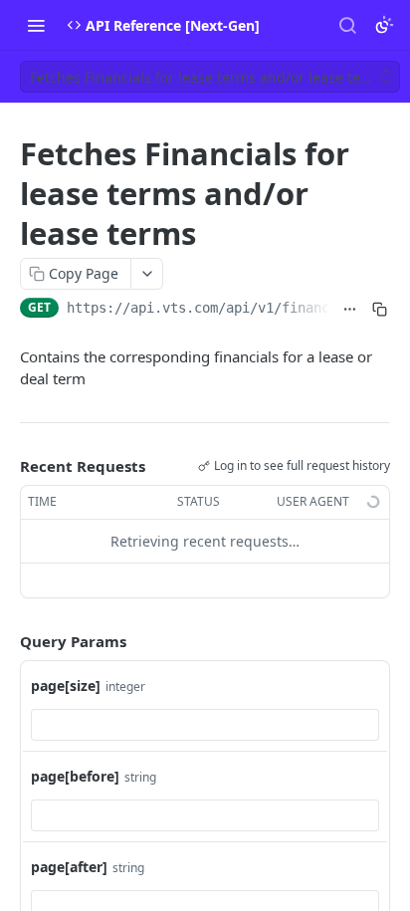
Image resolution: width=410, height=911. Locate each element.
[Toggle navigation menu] (36, 25)
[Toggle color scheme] (384, 25)
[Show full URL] (350, 310)
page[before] (75, 776)
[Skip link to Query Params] (6, 641)
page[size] (66, 685)
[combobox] (205, 725)
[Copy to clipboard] (379, 310)
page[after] (69, 866)
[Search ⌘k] (347, 25)
